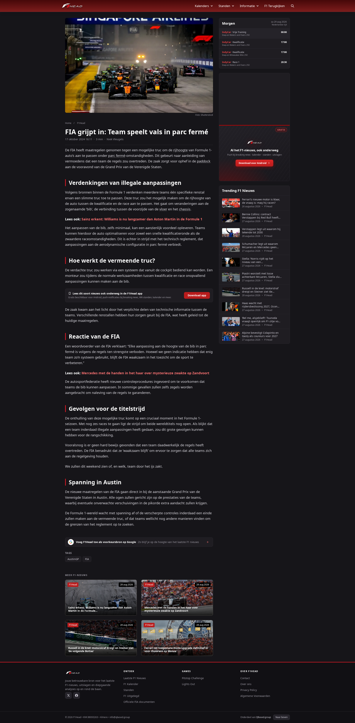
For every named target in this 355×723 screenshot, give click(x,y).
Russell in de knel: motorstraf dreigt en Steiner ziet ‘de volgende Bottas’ (100, 649)
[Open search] (292, 6)
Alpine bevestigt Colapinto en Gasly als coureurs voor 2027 (260, 334)
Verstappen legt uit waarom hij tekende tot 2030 (261, 230)
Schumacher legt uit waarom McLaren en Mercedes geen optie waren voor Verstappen (260, 245)
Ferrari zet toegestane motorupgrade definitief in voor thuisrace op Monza (176, 649)
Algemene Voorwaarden (255, 696)
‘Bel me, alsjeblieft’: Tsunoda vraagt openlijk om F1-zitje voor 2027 (261, 319)
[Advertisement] (254, 103)
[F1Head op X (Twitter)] (68, 695)
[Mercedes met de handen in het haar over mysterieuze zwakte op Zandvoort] (177, 597)
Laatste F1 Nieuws (135, 678)
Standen (224, 6)
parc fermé (116, 155)
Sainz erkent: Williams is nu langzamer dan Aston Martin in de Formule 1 (142, 219)
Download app (197, 295)
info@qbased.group (120, 717)
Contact (245, 678)
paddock (203, 161)
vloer (163, 209)
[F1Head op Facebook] (76, 695)
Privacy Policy (248, 690)
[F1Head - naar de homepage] (72, 5)
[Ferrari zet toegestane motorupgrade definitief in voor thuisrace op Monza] (177, 638)
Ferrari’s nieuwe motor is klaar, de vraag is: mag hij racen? (261, 201)
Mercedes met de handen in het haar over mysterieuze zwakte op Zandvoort (145, 373)
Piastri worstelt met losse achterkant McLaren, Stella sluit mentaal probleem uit (261, 275)
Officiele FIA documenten (139, 702)
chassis (184, 209)
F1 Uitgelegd (131, 696)
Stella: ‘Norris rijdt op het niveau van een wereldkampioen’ (257, 260)
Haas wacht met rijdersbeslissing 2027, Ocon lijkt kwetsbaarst (259, 304)
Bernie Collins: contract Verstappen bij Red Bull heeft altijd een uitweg (260, 216)
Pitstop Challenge (193, 678)
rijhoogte (180, 150)
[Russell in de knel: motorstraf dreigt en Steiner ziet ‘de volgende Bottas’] (101, 638)
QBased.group (263, 717)
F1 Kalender (131, 684)
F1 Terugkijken (274, 6)
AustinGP (73, 559)
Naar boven (281, 717)
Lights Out (188, 684)
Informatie (247, 6)
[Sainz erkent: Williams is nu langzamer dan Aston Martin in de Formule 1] (101, 597)
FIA (87, 559)
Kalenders (202, 6)
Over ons (245, 684)
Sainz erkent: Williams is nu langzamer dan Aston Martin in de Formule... (99, 609)
